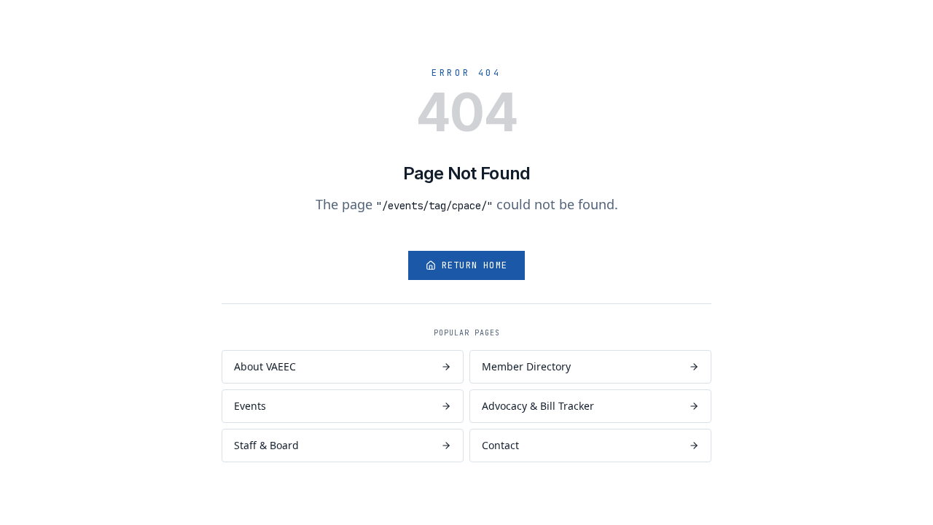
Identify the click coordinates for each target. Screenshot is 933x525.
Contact (500, 445)
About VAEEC (265, 366)
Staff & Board (266, 445)
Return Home (474, 265)
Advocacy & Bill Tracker (538, 406)
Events (250, 406)
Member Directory (526, 366)
